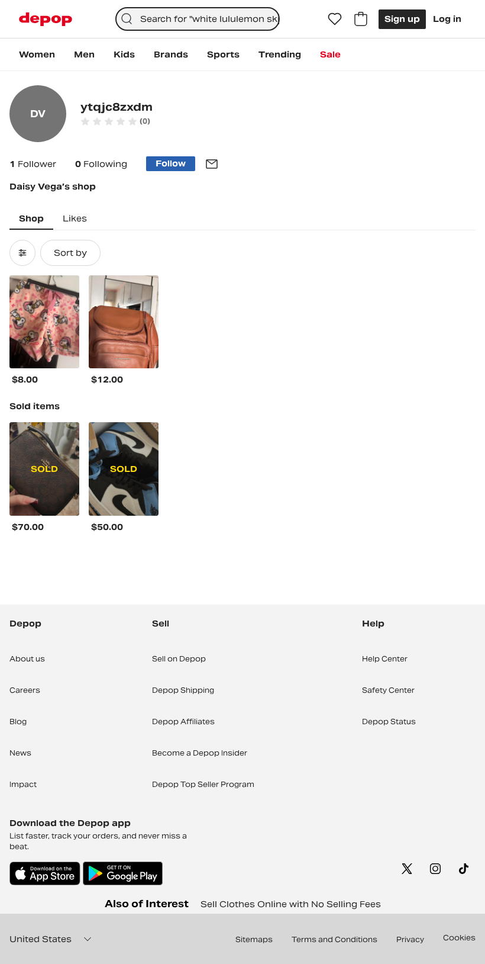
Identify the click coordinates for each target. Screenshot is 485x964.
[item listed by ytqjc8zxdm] (44, 321)
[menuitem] (36, 54)
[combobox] (197, 19)
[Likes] (335, 19)
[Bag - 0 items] (361, 19)
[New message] (212, 164)
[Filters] (22, 253)
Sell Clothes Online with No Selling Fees (291, 904)
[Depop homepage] (45, 19)
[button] (115, 121)
